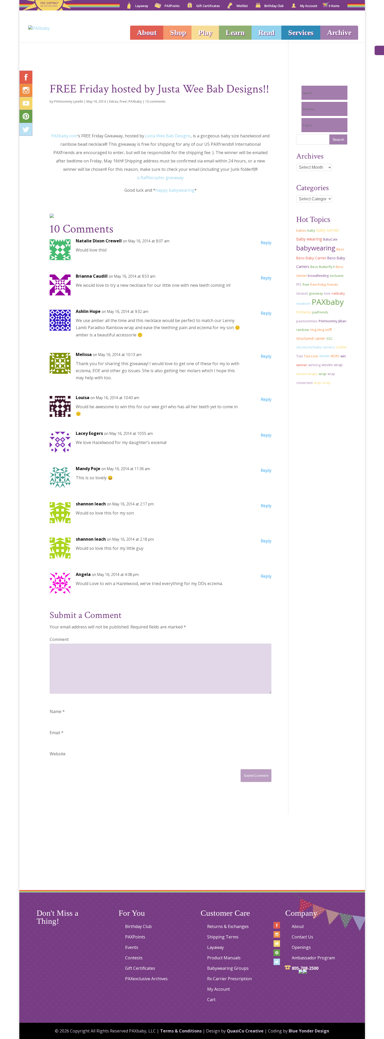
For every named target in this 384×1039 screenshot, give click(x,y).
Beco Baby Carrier (311, 257)
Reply (266, 243)
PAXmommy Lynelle (68, 101)
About (146, 32)
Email (56, 733)
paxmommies (307, 321)
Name (57, 711)
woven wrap (332, 364)
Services (300, 32)
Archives (309, 109)
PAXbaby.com (64, 136)
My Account (308, 6)
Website (58, 754)
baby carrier (327, 230)
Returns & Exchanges (228, 926)
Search (307, 93)
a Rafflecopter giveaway (160, 177)
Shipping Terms (222, 937)
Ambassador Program (313, 958)
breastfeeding (318, 275)
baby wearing (309, 239)
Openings (301, 947)
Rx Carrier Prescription (229, 979)
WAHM (324, 356)
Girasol (302, 293)
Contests (134, 958)
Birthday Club (274, 6)
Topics (307, 125)
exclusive (337, 275)
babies (301, 230)
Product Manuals (224, 958)
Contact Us (302, 937)
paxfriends (320, 312)
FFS (298, 284)
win (343, 356)
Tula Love (311, 356)
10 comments (155, 101)
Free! (123, 101)
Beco (340, 249)
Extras (113, 101)
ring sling (317, 329)
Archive (339, 32)
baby (311, 230)
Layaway (141, 6)
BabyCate (330, 239)
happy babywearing (174, 190)
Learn (235, 32)
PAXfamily (303, 312)
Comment (59, 639)
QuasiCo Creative (245, 1031)
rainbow (302, 330)
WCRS (334, 356)
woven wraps (307, 373)
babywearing (315, 247)
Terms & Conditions (181, 1031)
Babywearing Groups (228, 968)
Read (266, 32)
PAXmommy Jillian (332, 321)
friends (332, 284)
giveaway (316, 293)
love (327, 293)
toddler (341, 347)
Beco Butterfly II (322, 266)
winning (314, 365)
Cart (211, 999)
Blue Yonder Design (309, 1031)
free (305, 284)
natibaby (338, 293)
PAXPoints (172, 6)
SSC (329, 338)
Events (131, 947)
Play (205, 32)
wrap (323, 373)
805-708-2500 (305, 968)
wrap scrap (322, 383)
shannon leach (91, 504)
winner (301, 365)
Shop (178, 32)
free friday (318, 284)
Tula (299, 356)
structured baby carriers (315, 347)
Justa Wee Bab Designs (168, 136)
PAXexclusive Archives (146, 979)
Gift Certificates (208, 6)
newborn (303, 303)
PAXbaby (135, 101)
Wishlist (242, 6)
